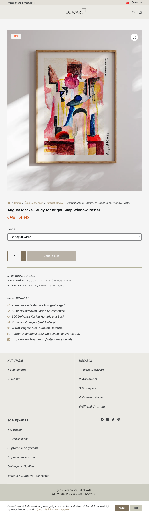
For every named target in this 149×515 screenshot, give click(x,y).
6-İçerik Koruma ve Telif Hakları (28, 475)
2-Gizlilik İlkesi (17, 439)
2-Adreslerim (88, 379)
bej (25, 285)
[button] (134, 3)
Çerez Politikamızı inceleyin (53, 509)
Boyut (11, 229)
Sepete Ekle (51, 256)
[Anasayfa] (8, 202)
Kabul (122, 507)
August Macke (37, 280)
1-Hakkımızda (16, 370)
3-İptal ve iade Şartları (22, 448)
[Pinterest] (118, 419)
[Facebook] (102, 419)
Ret (136, 507)
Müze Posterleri (61, 280)
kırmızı (44, 285)
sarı (53, 285)
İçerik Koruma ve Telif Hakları (74, 490)
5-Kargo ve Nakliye (20, 466)
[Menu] (9, 12)
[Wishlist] (133, 12)
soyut (61, 285)
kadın (33, 285)
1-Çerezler (14, 430)
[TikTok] (113, 419)
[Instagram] (107, 419)
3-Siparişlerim (88, 388)
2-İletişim (13, 379)
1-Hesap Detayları (91, 370)
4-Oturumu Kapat (91, 397)
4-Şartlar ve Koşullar (21, 457)
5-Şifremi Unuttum (92, 406)
